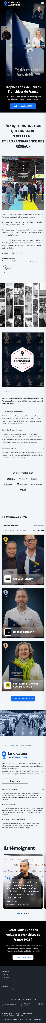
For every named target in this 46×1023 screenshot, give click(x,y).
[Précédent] (14, 913)
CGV (22, 1016)
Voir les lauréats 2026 (23, 106)
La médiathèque (7, 980)
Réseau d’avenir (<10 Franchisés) (15, 530)
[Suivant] (32, 913)
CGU (17, 1016)
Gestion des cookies (8, 1016)
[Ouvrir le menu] (42, 3)
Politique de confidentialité (23, 1014)
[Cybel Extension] (23, 560)
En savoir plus (15, 781)
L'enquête (5, 974)
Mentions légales (7, 1014)
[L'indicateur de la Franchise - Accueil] (12, 3)
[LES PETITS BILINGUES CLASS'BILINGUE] (23, 666)
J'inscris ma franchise (23, 957)
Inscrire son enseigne (8, 989)
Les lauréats (5, 971)
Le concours (5, 977)
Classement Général (11, 526)
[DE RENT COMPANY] (23, 613)
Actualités (5, 986)
